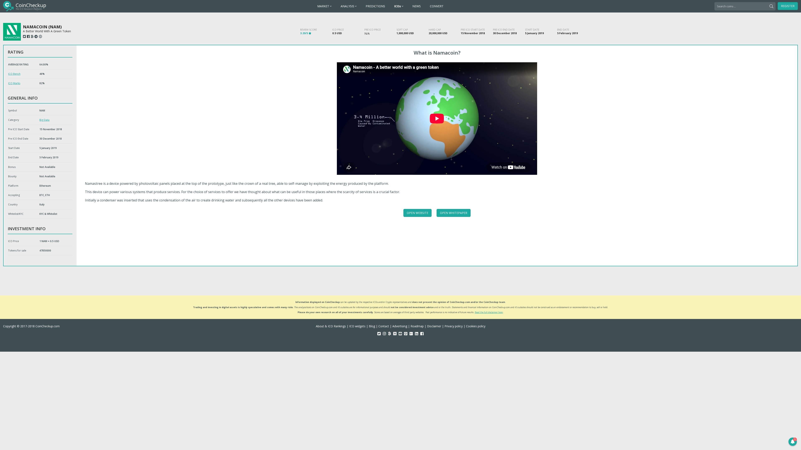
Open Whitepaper (453, 213)
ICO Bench (14, 74)
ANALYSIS (348, 6)
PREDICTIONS (375, 6)
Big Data (44, 120)
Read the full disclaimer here (489, 312)
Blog (372, 326)
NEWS (416, 6)
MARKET (323, 6)
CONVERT (436, 6)
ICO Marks (14, 83)
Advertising (399, 326)
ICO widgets (357, 326)
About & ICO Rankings (331, 326)
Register (788, 6)
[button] (792, 442)
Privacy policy (454, 326)
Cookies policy (475, 326)
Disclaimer (434, 326)
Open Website (417, 213)
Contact (383, 326)
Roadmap (417, 326)
